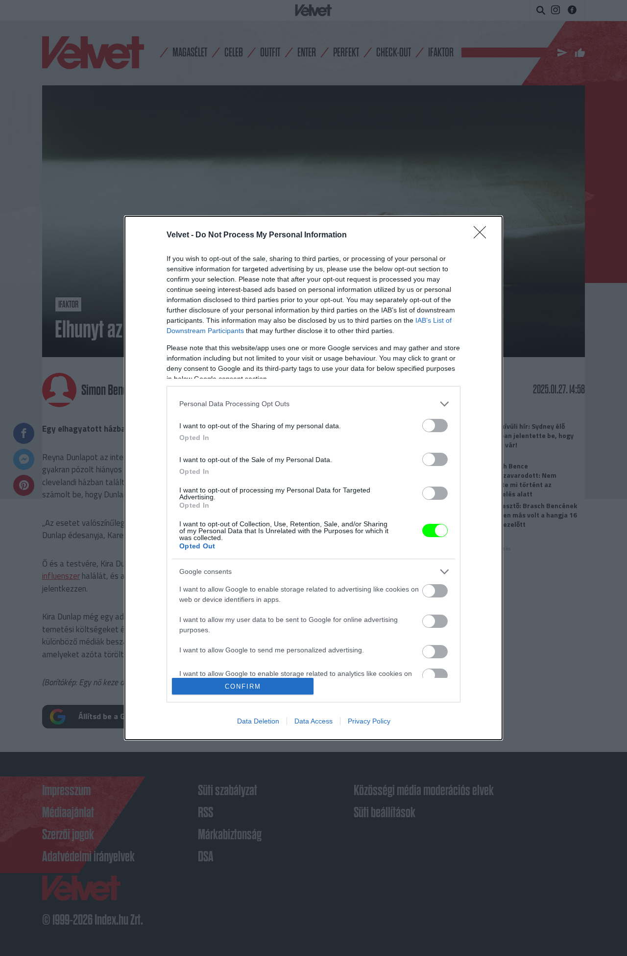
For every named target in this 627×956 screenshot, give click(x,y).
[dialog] (313, 478)
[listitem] (313, 404)
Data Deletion (258, 721)
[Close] (483, 235)
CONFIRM (243, 686)
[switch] (435, 425)
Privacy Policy (369, 721)
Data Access (313, 721)
